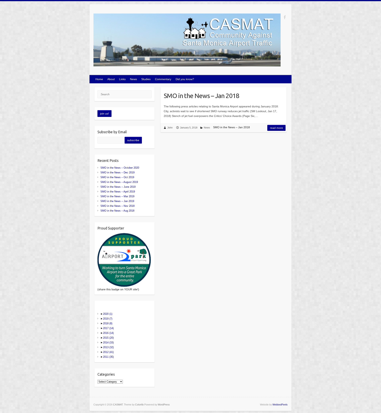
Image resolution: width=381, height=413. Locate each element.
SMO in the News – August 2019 (119, 182)
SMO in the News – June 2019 (118, 186)
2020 (107, 313)
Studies (146, 79)
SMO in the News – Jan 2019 (117, 201)
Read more (276, 127)
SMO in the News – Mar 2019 (117, 196)
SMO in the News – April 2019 (117, 191)
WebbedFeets (280, 404)
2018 (107, 323)
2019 (107, 318)
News (133, 79)
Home (99, 79)
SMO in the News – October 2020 (119, 167)
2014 (108, 342)
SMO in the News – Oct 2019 (117, 177)
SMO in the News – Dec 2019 (117, 172)
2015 (108, 337)
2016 (108, 332)
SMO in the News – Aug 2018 (117, 210)
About (111, 79)
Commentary (163, 79)
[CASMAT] (187, 41)
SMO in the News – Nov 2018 (117, 205)
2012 (108, 352)
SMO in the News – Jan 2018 (201, 95)
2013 (108, 347)
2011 (108, 356)
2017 (108, 328)
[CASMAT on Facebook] (284, 17)
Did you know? (185, 79)
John (170, 127)
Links (122, 79)
